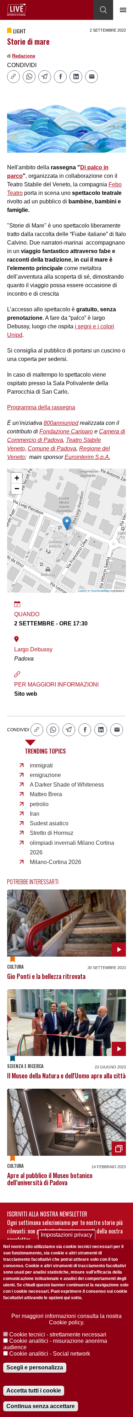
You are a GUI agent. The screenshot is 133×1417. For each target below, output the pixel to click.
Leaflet (82, 590)
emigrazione (45, 775)
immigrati (41, 765)
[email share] (91, 76)
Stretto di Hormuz (51, 833)
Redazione (23, 56)
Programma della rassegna (41, 407)
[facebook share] (60, 76)
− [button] (17, 488)
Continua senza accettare (40, 1406)
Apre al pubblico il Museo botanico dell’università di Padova (50, 1179)
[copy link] (13, 76)
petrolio (39, 804)
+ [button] (17, 478)
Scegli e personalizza (34, 1367)
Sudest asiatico (49, 823)
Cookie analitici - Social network (49, 1354)
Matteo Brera (46, 794)
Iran (34, 814)
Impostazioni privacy (66, 1235)
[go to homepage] (16, 9)
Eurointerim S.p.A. (87, 457)
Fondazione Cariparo (66, 431)
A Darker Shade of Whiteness (67, 785)
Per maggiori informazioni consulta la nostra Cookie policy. (66, 1319)
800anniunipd (61, 423)
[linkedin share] (76, 76)
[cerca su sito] (103, 10)
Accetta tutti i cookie (33, 1391)
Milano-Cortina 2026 (55, 862)
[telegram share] (44, 76)
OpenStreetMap (100, 590)
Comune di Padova (52, 448)
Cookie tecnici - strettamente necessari (57, 1334)
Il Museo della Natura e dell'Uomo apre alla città (66, 1075)
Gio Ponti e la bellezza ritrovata (46, 976)
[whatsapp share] (29, 76)
